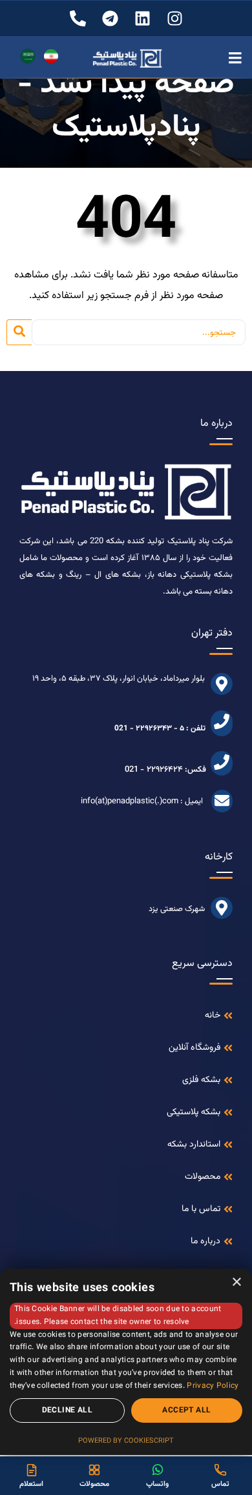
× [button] (237, 1282)
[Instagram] (174, 18)
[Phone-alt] (78, 18)
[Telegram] (110, 18)
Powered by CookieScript (126, 1441)
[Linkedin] (142, 18)
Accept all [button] (186, 1410)
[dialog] (126, 1362)
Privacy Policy (212, 1386)
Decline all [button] (67, 1410)
